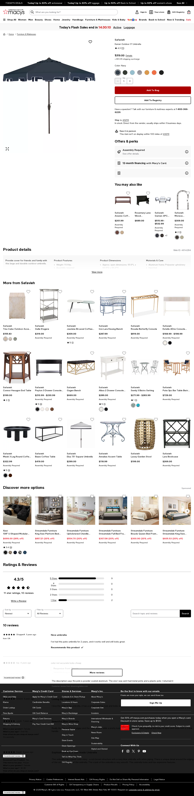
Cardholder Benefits (41, 702)
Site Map (95, 738)
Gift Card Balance (40, 713)
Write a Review (18, 601)
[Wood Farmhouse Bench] (143, 200)
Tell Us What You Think (71, 757)
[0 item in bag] (189, 12)
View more (97, 272)
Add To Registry (153, 100)
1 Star (54, 600)
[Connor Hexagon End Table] (17, 367)
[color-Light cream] (122, 232)
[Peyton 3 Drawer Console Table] (49, 367)
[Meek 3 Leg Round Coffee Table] (17, 433)
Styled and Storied (99, 749)
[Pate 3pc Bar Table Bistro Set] (177, 367)
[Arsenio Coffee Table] (123, 200)
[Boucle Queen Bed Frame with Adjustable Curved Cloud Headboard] (145, 510)
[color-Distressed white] (42, 409)
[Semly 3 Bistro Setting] (145, 367)
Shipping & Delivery (11, 724)
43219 (125, 120)
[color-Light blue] (25, 552)
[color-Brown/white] (162, 235)
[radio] (117, 232)
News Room (96, 732)
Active (118, 27)
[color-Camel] (10, 552)
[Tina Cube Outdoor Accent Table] (17, 306)
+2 (166, 235)
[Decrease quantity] (118, 81)
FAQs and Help (9, 697)
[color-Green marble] (15, 339)
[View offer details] (153, 152)
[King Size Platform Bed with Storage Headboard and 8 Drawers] (49, 510)
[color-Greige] (47, 409)
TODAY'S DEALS (14, 3)
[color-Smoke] (10, 339)
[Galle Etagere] (49, 306)
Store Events (67, 740)
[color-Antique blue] (138, 405)
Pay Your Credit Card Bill (43, 724)
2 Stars (53, 595)
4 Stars (53, 583)
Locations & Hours (69, 702)
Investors (95, 713)
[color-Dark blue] (15, 552)
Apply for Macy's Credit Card (44, 697)
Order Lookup (9, 708)
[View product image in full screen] (7, 149)
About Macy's (97, 697)
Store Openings (68, 746)
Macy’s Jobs (96, 727)
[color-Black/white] (157, 235)
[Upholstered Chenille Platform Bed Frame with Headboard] (81, 510)
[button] (49, 95)
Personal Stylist (68, 729)
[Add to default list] (128, 193)
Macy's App (67, 708)
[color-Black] (170, 343)
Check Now (156, 733)
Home (11, 34)
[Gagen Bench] (81, 367)
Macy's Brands (68, 719)
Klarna (5, 702)
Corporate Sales (98, 702)
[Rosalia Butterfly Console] (145, 306)
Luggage (129, 27)
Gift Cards (36, 708)
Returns (6, 719)
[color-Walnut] (117, 232)
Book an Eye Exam (70, 751)
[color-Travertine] (5, 339)
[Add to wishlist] (90, 42)
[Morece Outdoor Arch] (183, 200)
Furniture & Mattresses (26, 34)
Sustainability (96, 743)
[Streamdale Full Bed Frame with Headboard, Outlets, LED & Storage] (113, 510)
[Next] (187, 200)
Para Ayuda (8, 713)
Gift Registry (67, 762)
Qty (123, 78)
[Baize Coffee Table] (49, 433)
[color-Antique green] (133, 405)
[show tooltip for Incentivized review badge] (22, 677)
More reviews (97, 672)
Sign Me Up (156, 702)
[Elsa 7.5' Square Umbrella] (81, 433)
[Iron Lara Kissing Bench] (113, 306)
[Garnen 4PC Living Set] (163, 200)
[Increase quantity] (130, 81)
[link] (123, 223)
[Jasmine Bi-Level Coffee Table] (81, 306)
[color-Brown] (177, 237)
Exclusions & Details (140, 733)
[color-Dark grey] (20, 552)
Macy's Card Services (41, 719)
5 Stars (53, 578)
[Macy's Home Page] (13, 12)
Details (129, 55)
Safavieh (120, 39)
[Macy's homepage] (4, 34)
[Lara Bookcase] (177, 433)
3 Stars (53, 589)
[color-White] (182, 237)
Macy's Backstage (70, 713)
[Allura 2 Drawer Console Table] (113, 367)
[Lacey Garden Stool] (145, 433)
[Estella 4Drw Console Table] (177, 306)
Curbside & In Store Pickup (73, 697)
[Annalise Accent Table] (113, 433)
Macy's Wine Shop (70, 724)
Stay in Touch (68, 735)
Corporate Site (97, 708)
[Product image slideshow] (49, 95)
